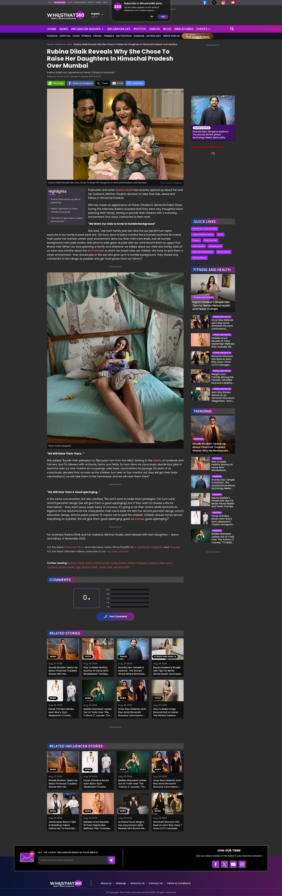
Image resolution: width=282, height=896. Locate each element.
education (137, 519)
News (63, 29)
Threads (174, 547)
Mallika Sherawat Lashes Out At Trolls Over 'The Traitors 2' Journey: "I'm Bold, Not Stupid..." (97, 711)
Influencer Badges (86, 28)
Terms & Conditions (179, 883)
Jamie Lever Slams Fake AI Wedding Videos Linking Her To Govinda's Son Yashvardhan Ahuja (62, 824)
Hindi (105, 2)
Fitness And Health (212, 269)
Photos (140, 29)
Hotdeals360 (80, 2)
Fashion (52, 36)
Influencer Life (119, 29)
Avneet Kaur (215, 246)
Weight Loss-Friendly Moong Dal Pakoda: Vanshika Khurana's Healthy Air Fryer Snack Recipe (222, 378)
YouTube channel (117, 551)
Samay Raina (199, 257)
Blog (167, 29)
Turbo (98, 2)
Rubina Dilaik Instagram (133, 563)
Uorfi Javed (198, 246)
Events (202, 29)
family (157, 460)
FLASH (69, 2)
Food (76, 36)
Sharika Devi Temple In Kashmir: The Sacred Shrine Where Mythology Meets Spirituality (132, 670)
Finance (109, 36)
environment (96, 250)
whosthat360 (121, 567)
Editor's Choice (201, 128)
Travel (97, 36)
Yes (163, 17)
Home (52, 29)
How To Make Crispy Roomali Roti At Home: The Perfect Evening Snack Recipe (165, 711)
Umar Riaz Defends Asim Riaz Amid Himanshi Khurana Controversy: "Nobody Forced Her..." (132, 711)
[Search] (232, 29)
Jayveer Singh (62, 76)
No (152, 16)
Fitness (86, 36)
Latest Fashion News (203, 234)
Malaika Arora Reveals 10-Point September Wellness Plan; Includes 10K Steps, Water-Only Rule (96, 824)
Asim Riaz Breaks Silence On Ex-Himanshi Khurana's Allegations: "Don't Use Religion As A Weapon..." (223, 396)
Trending (202, 411)
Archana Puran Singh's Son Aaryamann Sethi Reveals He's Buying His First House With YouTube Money (132, 824)
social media (66, 567)
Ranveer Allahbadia (203, 252)
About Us (106, 883)
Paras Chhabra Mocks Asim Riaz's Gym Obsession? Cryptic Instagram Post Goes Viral (61, 711)
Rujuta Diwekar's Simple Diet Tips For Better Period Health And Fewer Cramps (167, 670)
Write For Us (171, 36)
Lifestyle (64, 36)
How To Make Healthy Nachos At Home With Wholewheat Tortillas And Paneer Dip (95, 670)
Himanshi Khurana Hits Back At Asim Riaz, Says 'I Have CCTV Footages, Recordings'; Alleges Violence (167, 824)
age (78, 567)
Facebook (143, 547)
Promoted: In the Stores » (208, 147)
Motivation (123, 36)
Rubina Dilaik (124, 190)
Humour (139, 36)
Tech (50, 2)
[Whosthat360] (66, 15)
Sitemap (121, 883)
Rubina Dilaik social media (101, 563)
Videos (154, 29)
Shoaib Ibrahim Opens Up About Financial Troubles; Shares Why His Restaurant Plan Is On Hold (62, 670)
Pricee (91, 2)
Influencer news (63, 44)
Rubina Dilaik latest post (97, 567)
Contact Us (156, 883)
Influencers (59, 2)
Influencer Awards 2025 (205, 228)
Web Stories (183, 29)
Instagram (156, 547)
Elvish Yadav (224, 252)
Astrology (153, 36)
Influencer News (74, 547)
